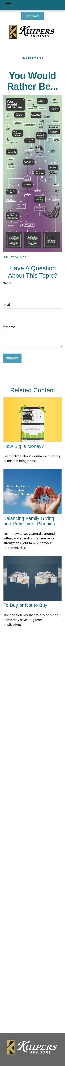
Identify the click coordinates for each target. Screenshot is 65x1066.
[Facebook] (32, 1062)
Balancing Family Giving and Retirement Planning (29, 521)
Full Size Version (14, 257)
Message (9, 326)
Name (7, 283)
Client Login (32, 16)
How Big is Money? (23, 446)
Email (7, 305)
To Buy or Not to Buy (25, 605)
